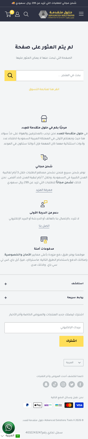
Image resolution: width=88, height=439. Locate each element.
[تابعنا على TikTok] (54, 384)
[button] (10, 436)
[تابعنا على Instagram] (63, 384)
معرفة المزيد (44, 190)
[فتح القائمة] (81, 14)
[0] (8, 14)
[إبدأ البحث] (26, 14)
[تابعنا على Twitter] (72, 384)
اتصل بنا (44, 226)
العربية (69, 362)
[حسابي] (17, 14)
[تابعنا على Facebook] (80, 384)
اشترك (71, 341)
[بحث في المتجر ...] (10, 75)
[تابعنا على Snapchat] (46, 384)
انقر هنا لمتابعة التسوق (44, 89)
